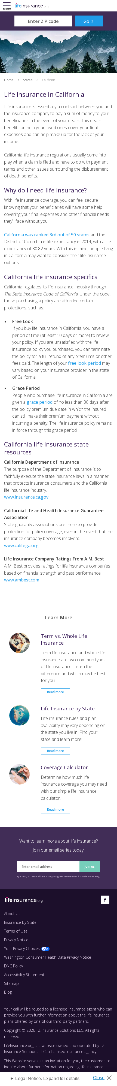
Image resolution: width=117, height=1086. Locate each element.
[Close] (104, 1076)
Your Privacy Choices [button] (22, 948)
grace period (40, 402)
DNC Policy (13, 966)
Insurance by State (20, 922)
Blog (8, 992)
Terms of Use (15, 931)
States (27, 80)
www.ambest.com (21, 580)
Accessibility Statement (24, 974)
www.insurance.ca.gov (26, 497)
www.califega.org (21, 545)
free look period (84, 363)
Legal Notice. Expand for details (47, 1078)
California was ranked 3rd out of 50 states (47, 235)
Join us (90, 866)
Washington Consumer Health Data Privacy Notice (47, 957)
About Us (12, 913)
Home (9, 80)
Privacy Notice (16, 939)
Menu (8, 6)
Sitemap (11, 983)
